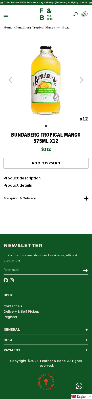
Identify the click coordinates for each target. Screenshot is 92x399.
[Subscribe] (85, 271)
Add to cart (46, 163)
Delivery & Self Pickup (21, 312)
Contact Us (13, 306)
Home (8, 27)
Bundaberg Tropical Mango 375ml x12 (42, 27)
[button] (81, 396)
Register (10, 317)
